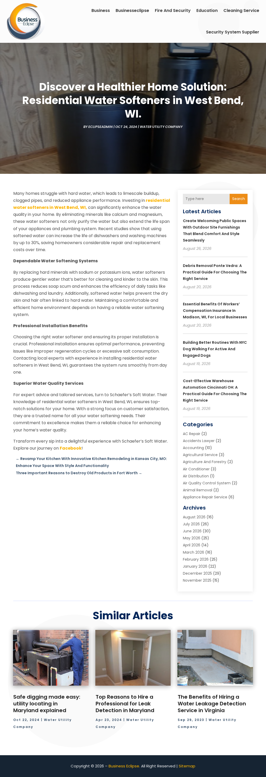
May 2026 (191, 538)
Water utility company (161, 126)
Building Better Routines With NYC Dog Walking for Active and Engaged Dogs (215, 349)
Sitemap (187, 766)
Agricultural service (200, 454)
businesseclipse (132, 10)
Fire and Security (173, 10)
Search (238, 198)
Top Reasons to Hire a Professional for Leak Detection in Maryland (125, 703)
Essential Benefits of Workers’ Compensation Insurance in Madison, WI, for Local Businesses (215, 310)
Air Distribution (196, 476)
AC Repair (191, 433)
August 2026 (194, 517)
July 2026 (191, 524)
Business (100, 10)
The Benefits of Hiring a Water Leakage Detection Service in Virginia (212, 703)
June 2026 (192, 531)
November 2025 (197, 580)
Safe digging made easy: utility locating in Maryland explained (46, 703)
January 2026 (195, 566)
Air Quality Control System (207, 483)
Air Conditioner (196, 469)
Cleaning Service (241, 10)
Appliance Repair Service (205, 497)
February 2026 (196, 559)
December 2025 (197, 573)
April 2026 (191, 545)
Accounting (193, 447)
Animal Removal (197, 490)
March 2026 (193, 552)
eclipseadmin (100, 126)
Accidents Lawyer (199, 440)
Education (207, 10)
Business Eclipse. (124, 766)
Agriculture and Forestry (204, 461)
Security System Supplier (232, 32)
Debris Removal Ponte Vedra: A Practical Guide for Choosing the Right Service (215, 272)
